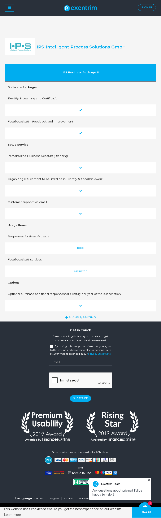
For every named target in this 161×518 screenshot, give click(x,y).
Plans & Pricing (82, 317)
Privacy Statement (99, 353)
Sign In (147, 7)
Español (69, 498)
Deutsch (39, 498)
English (54, 498)
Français (84, 498)
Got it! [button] (146, 512)
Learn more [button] (12, 515)
